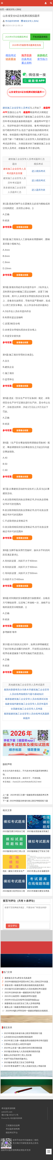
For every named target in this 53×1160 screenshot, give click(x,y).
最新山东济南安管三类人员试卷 (18, 1055)
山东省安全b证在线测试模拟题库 (18, 1037)
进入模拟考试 (38, 171)
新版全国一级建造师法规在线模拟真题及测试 (24, 985)
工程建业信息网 (13, 1125)
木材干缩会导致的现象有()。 (16, 1059)
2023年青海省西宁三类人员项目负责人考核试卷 (25, 1066)
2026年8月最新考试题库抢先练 (26, 45)
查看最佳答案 (22, 227)
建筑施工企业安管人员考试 (16, 108)
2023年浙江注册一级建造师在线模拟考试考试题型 (26, 1040)
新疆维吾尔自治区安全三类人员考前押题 (22, 1003)
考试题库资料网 (12, 21)
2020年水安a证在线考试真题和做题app (22, 1000)
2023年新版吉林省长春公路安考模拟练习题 (25, 801)
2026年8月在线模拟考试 (16, 37)
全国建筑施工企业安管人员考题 (26, 709)
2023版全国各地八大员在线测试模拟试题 (22, 1051)
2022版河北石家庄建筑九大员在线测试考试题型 (26, 989)
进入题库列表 (38, 190)
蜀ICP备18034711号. (10, 1115)
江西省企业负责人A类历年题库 (17, 1044)
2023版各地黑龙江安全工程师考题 (19, 1062)
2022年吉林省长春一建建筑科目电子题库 (23, 992)
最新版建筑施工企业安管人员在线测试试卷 (26, 699)
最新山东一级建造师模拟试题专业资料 (21, 1007)
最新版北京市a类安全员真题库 (18, 978)
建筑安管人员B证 (13, 9)
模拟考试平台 (12, 1132)
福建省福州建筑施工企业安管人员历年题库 (26, 704)
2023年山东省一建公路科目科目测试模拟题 (23, 1048)
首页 (2, 9)
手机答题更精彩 (40, 37)
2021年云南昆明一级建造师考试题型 (21, 996)
